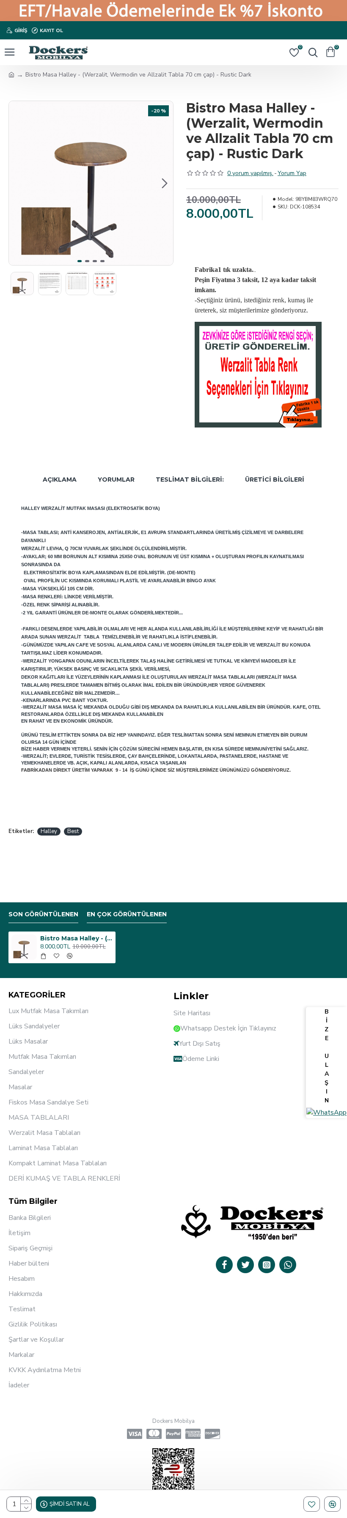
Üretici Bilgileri (274, 479)
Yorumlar (116, 479)
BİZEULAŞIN (327, 1056)
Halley (49, 831)
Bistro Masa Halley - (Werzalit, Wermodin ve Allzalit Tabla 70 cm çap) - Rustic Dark (76, 938)
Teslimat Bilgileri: (190, 479)
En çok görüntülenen (127, 914)
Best (73, 831)
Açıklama (60, 479)
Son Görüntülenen (43, 914)
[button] (17, 183)
